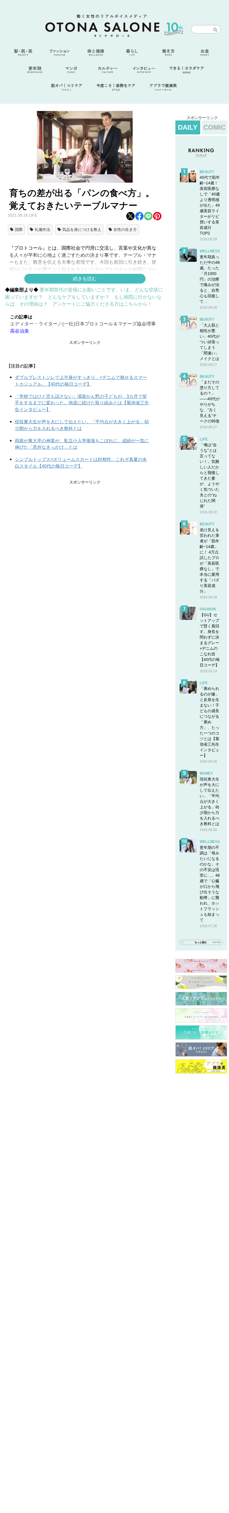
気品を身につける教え (81, 229)
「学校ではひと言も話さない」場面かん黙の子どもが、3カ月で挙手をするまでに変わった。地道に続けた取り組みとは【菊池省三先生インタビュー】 (82, 403)
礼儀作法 (42, 229)
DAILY (187, 127)
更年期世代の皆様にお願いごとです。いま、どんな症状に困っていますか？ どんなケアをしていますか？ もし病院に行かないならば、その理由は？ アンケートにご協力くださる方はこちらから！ (84, 297)
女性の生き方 (125, 229)
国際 (19, 229)
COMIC (214, 127)
